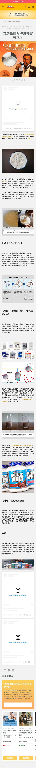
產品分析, (12, 28)
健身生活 (6, 21)
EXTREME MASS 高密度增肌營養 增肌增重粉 (25, 733)
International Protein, (10, 26)
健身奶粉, (27, 26)
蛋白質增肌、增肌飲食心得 (22, 28)
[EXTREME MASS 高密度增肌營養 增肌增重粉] (26, 719)
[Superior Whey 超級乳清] (10, 719)
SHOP (18, 705)
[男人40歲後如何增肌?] (2, 765)
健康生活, (21, 26)
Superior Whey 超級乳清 (9, 732)
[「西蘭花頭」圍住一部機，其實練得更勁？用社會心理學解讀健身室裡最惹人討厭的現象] (33, 765)
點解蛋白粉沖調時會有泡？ (15, 21)
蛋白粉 (4, 181)
